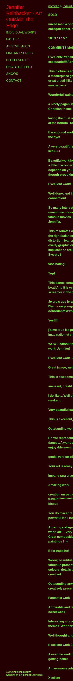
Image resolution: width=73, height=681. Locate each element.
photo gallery (18, 61)
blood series (17, 54)
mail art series (18, 47)
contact (13, 74)
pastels (12, 33)
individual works (20, 26)
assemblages (17, 40)
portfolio (54, 6)
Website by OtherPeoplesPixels (24, 675)
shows (11, 68)
